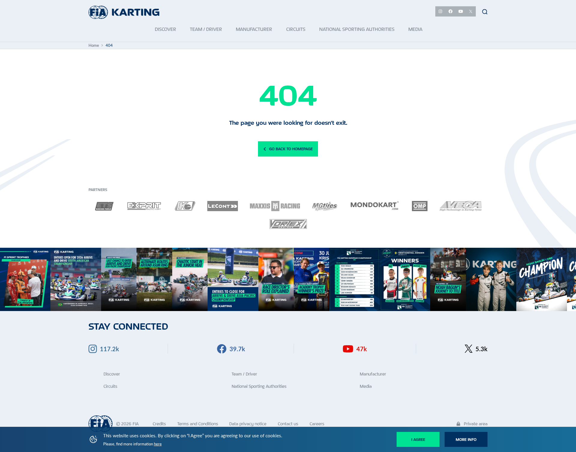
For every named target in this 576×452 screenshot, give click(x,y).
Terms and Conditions (197, 424)
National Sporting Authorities (259, 386)
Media (366, 386)
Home (93, 45)
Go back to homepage (291, 148)
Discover (112, 374)
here (158, 444)
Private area (475, 424)
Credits (159, 424)
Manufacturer (373, 374)
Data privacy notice (247, 424)
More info (466, 439)
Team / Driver (244, 374)
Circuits (110, 386)
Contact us (288, 424)
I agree (418, 439)
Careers (317, 424)
